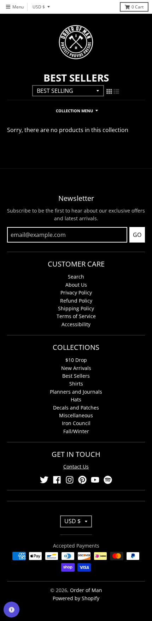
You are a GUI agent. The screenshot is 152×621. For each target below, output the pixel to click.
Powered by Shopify (76, 598)
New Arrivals (76, 368)
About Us (76, 284)
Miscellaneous (76, 415)
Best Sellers (76, 375)
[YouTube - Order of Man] (95, 480)
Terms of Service (76, 316)
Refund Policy (76, 300)
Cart (137, 7)
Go (137, 235)
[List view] (116, 91)
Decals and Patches (76, 407)
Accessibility (76, 324)
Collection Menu (74, 110)
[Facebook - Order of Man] (57, 480)
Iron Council (76, 423)
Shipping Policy (76, 308)
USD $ (39, 7)
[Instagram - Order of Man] (69, 480)
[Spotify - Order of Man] (108, 480)
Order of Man (86, 590)
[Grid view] (109, 91)
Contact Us (76, 466)
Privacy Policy (76, 292)
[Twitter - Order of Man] (44, 480)
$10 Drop (76, 360)
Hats (76, 399)
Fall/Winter (76, 431)
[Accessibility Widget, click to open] (11, 609)
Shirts (76, 383)
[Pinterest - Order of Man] (82, 480)
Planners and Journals (76, 391)
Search (76, 276)
